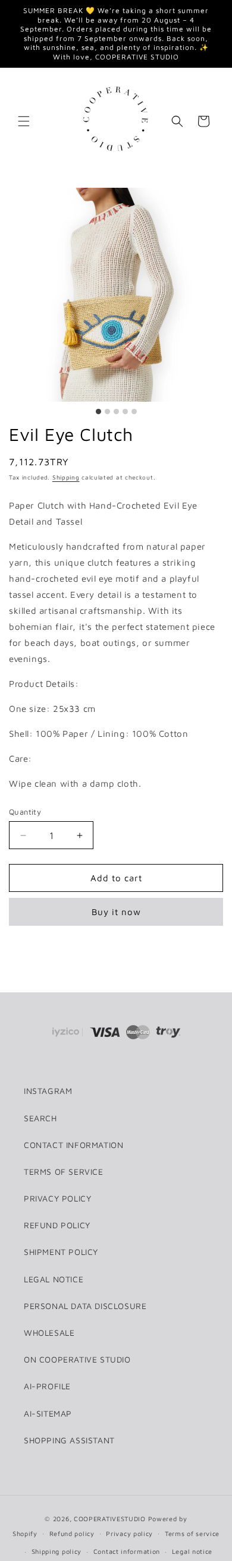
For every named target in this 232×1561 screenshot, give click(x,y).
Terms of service (192, 1533)
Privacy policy (129, 1533)
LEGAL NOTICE (53, 1279)
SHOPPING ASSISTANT (69, 1440)
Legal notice (192, 1551)
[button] (24, 121)
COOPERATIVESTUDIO (110, 1518)
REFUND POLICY (57, 1225)
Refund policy (72, 1533)
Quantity (25, 811)
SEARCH (40, 1118)
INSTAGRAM (48, 1091)
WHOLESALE (49, 1332)
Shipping (66, 477)
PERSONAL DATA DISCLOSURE (85, 1306)
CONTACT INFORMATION (73, 1145)
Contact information (126, 1551)
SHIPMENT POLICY (61, 1252)
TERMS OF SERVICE (64, 1171)
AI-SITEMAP (48, 1413)
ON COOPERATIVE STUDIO (77, 1359)
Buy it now (116, 912)
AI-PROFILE (47, 1386)
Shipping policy (57, 1551)
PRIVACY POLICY (57, 1198)
